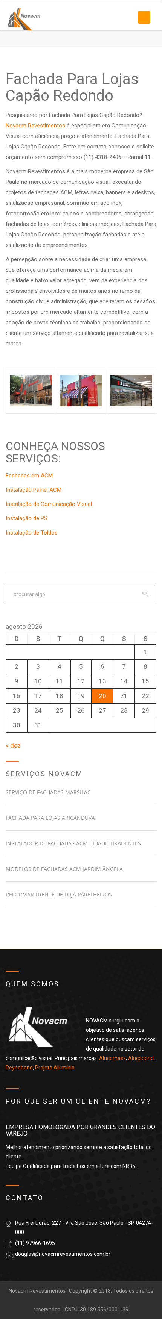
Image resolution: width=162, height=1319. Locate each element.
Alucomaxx (112, 1058)
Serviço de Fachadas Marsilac (48, 792)
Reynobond (19, 1068)
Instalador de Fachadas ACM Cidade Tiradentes (73, 843)
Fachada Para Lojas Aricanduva (50, 817)
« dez (13, 745)
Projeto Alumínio (55, 1068)
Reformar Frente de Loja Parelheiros (59, 894)
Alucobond (141, 1058)
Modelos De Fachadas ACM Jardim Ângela (64, 868)
